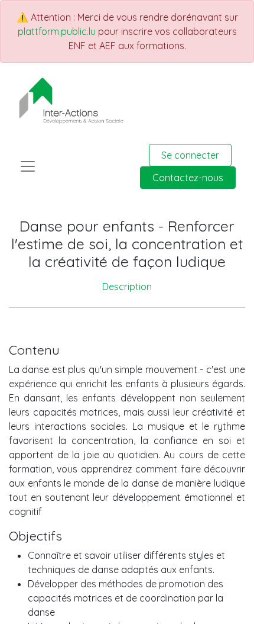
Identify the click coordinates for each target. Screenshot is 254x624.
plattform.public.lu (57, 31)
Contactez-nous (187, 178)
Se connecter (190, 155)
